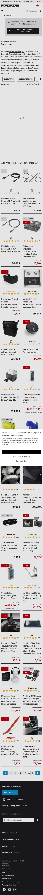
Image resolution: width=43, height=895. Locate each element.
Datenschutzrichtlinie (25, 433)
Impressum (37, 433)
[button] (6, 432)
